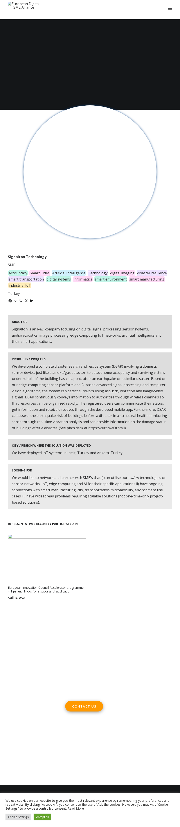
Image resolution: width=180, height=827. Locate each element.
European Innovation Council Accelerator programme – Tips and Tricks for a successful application (46, 589)
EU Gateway (17, 743)
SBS (11, 737)
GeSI (38, 767)
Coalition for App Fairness (29, 774)
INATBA (14, 761)
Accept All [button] (42, 817)
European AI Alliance (25, 755)
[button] (170, 9)
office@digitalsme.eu (92, 649)
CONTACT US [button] (84, 706)
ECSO (40, 737)
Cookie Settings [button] (18, 817)
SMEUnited (25, 737)
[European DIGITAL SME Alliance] (24, 9)
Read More (76, 808)
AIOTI (51, 737)
